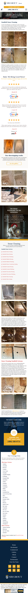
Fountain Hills (6, 478)
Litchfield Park (6, 492)
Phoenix (4, 502)
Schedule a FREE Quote (14, 7)
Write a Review (1, 9)
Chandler (5, 472)
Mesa (4, 495)
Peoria (4, 500)
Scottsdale (5, 508)
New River (5, 497)
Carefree (4, 469)
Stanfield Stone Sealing (8, 251)
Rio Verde (5, 506)
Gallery (14, 552)
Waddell (4, 520)
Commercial (14, 550)
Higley (4, 488)
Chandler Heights (6, 474)
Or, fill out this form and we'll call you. (14, 443)
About (14, 554)
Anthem (4, 464)
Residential (14, 547)
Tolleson (4, 518)
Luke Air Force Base (7, 493)
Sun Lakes (5, 513)
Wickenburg (5, 522)
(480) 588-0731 (13, 9)
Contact (14, 557)
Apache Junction (6, 527)
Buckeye (5, 467)
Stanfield (5, 532)
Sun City (5, 509)
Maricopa (5, 529)
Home (14, 545)
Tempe (4, 516)
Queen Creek (5, 504)
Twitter (18, 566)
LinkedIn (14, 570)
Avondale (5, 465)
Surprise (4, 515)
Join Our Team (14, 562)
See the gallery (14, 163)
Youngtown (5, 523)
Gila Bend (5, 479)
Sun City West (6, 511)
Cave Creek (5, 471)
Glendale (5, 483)
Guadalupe (5, 486)
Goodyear (5, 485)
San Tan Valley (6, 530)
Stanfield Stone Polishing (8, 256)
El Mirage (5, 476)
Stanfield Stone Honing (8, 254)
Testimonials (14, 559)
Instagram (9, 566)
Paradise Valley (6, 499)
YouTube (9, 570)
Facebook (14, 566)
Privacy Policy (11, 586)
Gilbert (4, 481)
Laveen (4, 490)
